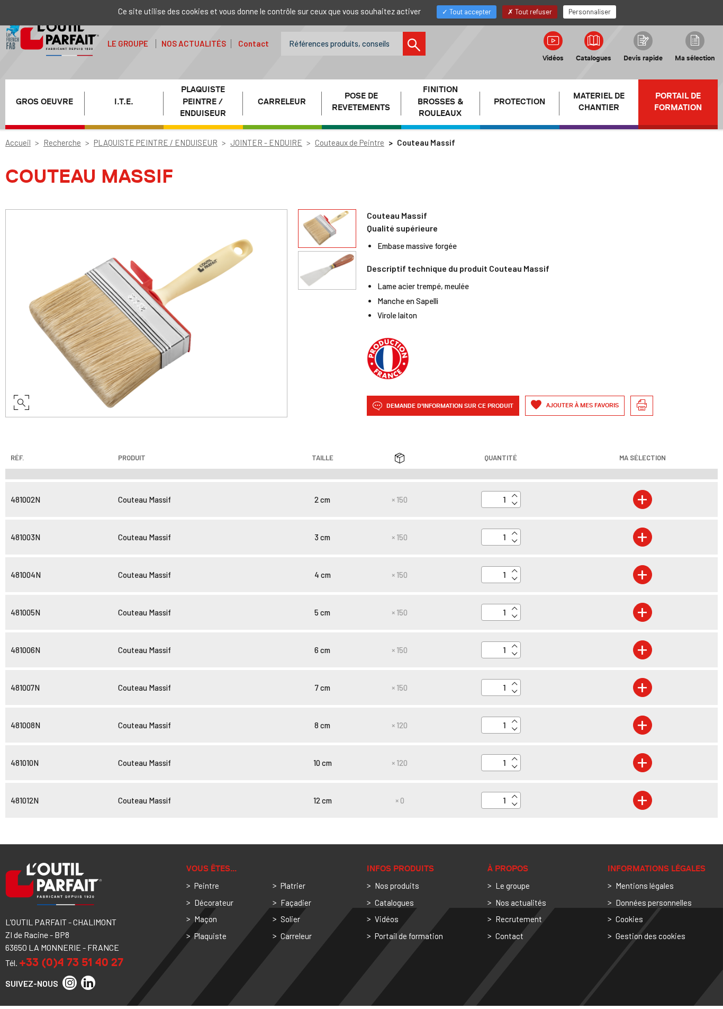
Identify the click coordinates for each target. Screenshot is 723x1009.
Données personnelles (654, 902)
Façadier (296, 902)
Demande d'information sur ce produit (449, 405)
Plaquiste (210, 936)
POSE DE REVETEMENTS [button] (361, 102)
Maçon (205, 919)
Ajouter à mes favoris (582, 405)
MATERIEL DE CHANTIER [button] (599, 102)
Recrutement (518, 919)
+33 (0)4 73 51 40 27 (71, 962)
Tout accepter (469, 11)
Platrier (293, 885)
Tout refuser (532, 11)
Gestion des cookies (650, 936)
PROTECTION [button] (519, 101)
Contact (253, 43)
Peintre (206, 885)
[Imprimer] (641, 406)
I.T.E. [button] (123, 101)
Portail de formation (678, 102)
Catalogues (593, 58)
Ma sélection (695, 58)
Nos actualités (193, 43)
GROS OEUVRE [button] (44, 101)
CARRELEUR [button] (282, 101)
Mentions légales (645, 885)
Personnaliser (589, 11)
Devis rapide (643, 58)
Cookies (629, 919)
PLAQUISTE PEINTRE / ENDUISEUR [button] (203, 101)
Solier (290, 919)
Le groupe (127, 43)
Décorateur (213, 902)
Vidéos (553, 58)
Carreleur (296, 936)
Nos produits (397, 885)
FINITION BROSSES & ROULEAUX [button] (440, 101)
